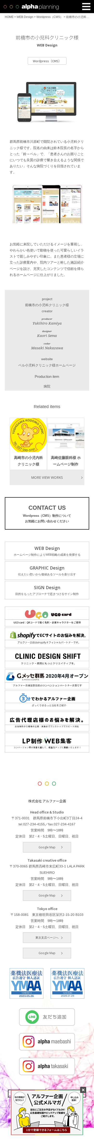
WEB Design (47, 551)
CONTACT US (47, 513)
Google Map (47, 847)
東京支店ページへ (47, 937)
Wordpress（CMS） (47, 61)
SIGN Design (47, 590)
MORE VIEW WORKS (47, 477)
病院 (47, 386)
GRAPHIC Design (47, 570)
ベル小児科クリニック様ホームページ (47, 365)
